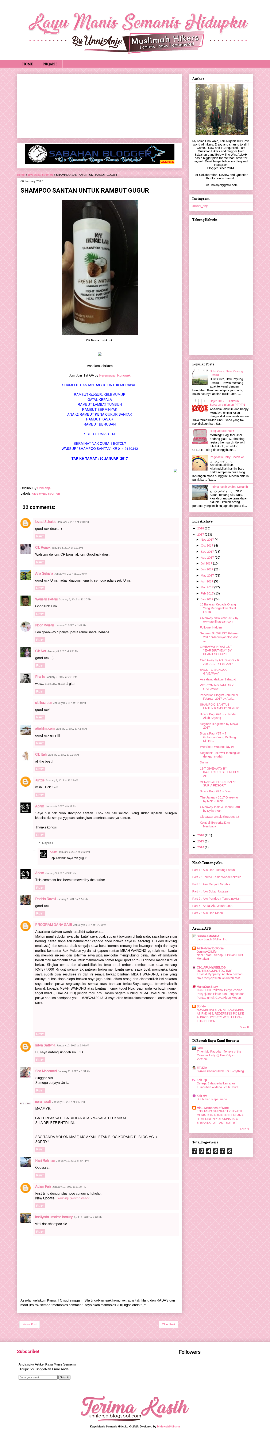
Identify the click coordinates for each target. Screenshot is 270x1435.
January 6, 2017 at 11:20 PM (75, 599)
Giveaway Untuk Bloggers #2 (219, 816)
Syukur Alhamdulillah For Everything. (220, 1071)
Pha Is (40, 677)
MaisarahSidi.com (168, 1426)
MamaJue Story (207, 986)
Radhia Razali (45, 899)
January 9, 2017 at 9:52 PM (72, 899)
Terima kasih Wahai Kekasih (229, 486)
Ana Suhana (44, 573)
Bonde (201, 1006)
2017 (201, 534)
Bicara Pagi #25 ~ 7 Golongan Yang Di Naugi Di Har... (218, 737)
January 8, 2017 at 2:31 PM (61, 677)
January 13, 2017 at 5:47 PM (72, 1160)
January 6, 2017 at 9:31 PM (67, 547)
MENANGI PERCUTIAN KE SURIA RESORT (218, 783)
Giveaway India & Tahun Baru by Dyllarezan (220, 808)
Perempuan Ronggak (115, 375)
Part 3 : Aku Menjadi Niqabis (211, 884)
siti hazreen (43, 703)
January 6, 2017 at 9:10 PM (73, 522)
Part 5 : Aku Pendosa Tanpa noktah (216, 898)
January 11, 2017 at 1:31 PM (74, 1071)
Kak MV (202, 1096)
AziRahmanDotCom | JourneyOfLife (211, 950)
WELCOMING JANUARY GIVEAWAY (217, 687)
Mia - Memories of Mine (213, 1108)
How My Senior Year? (72, 1198)
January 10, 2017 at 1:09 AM (73, 1045)
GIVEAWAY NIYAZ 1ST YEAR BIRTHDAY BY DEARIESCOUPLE (216, 650)
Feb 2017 (207, 593)
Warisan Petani (46, 599)
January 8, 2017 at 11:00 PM (69, 703)
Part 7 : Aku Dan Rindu (207, 913)
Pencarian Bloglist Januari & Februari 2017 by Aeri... (219, 696)
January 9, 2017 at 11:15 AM (62, 780)
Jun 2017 (207, 569)
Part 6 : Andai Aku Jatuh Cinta (212, 905)
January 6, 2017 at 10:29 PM (70, 573)
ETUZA (202, 1067)
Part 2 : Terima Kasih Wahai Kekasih (216, 877)
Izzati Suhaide (45, 522)
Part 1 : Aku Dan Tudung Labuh (213, 870)
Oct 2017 (207, 545)
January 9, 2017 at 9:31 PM (61, 806)
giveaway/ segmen (40, 174)
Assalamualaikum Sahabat (218, 679)
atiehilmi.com (45, 728)
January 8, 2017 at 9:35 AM (62, 651)
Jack (200, 1048)
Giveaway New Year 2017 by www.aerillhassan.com (219, 619)
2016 (201, 835)
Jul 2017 (207, 563)
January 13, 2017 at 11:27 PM (69, 1186)
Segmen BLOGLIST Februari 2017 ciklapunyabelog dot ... (219, 637)
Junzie (40, 780)
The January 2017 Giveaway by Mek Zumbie (219, 799)
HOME (27, 64)
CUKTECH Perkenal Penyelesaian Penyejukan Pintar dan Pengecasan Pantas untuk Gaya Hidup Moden (220, 994)
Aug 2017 (208, 557)
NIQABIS (50, 64)
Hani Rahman (45, 1160)
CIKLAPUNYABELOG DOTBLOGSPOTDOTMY (214, 969)
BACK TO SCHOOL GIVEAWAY (213, 671)
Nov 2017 (208, 539)
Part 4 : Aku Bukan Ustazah (211, 891)
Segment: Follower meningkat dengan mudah (220, 754)
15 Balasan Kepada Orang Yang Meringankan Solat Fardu (218, 608)
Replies (47, 843)
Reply (40, 536)
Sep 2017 (208, 551)
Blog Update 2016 (222, 431)
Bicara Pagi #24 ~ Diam (215, 791)
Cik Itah (41, 754)
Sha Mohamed (46, 1071)
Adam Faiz (43, 1186)
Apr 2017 (207, 581)
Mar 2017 (207, 587)
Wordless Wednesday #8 (217, 746)
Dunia (204, 762)
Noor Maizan (44, 625)
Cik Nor (40, 651)
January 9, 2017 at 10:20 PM (89, 925)
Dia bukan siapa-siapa (212, 1099)
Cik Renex (42, 547)
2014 (201, 847)
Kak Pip (202, 1080)
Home (21, 174)
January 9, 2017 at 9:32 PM (74, 851)
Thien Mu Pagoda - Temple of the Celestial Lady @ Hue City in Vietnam (219, 1055)
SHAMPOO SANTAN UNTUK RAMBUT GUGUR (219, 706)
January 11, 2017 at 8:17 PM (68, 1101)
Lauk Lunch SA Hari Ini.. (212, 939)
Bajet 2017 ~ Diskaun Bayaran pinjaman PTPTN (227, 402)
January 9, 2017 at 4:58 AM (71, 728)
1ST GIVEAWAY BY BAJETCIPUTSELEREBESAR (219, 772)
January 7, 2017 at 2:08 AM (70, 625)
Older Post (168, 1324)
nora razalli (43, 1101)
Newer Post (30, 1324)
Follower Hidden (211, 627)
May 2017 (208, 575)
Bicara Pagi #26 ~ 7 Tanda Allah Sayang (218, 716)
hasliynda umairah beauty (54, 1217)
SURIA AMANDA (208, 936)
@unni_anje (200, 206)
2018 (201, 528)
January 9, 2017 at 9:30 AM (63, 754)
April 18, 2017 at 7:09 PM (88, 1217)
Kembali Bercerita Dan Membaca (215, 824)
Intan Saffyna (45, 1045)
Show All (245, 1027)
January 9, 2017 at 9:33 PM (61, 873)
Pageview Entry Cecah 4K (227, 457)
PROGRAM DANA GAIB (53, 924)
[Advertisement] (99, 105)
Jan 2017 (207, 599)
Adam (39, 806)
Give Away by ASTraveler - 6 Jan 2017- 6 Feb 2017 (219, 661)
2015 (201, 841)
